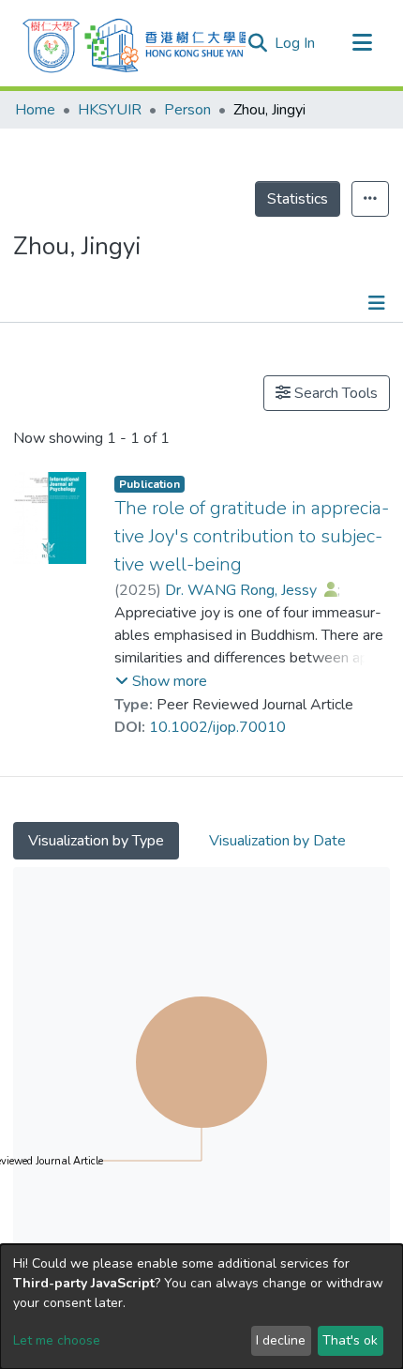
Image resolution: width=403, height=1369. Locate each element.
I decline (281, 1340)
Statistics (297, 199)
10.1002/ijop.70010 (217, 727)
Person (187, 109)
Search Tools (334, 393)
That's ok (350, 1340)
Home (35, 109)
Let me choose (56, 1340)
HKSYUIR (110, 109)
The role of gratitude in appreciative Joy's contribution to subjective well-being (251, 536)
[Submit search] (257, 43)
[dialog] (201, 1306)
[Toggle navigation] (362, 43)
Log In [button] (296, 43)
